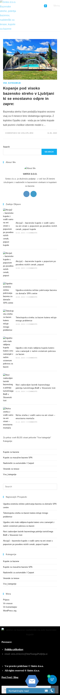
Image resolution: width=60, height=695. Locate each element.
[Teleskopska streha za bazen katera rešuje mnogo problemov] (8, 320)
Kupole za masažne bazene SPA (17, 457)
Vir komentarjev (10, 607)
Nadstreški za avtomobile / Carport (18, 463)
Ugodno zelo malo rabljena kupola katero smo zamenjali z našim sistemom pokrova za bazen (36, 351)
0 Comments (32, 233)
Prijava (6, 600)
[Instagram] (26, 194)
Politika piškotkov (14, 649)
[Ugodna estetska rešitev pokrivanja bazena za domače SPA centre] (8, 293)
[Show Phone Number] (52, 691)
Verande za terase (11, 469)
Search (6, 147)
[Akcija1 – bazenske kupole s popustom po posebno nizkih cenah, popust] (8, 264)
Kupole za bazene (11, 452)
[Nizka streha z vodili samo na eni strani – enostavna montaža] (8, 418)
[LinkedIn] (33, 194)
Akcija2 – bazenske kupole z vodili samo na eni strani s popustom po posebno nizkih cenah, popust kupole (36, 226)
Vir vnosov (8, 603)
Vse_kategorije (12, 83)
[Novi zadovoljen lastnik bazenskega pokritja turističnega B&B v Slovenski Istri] (8, 387)
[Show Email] (46, 691)
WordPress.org (9, 611)
